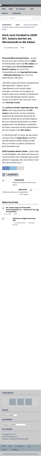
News (11, 9)
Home (3, 9)
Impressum (16, 13)
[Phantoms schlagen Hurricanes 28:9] (6, 299)
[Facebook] (16, 2)
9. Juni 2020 (7, 214)
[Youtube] (25, 2)
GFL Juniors (20, 9)
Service (5, 13)
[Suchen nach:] (20, 18)
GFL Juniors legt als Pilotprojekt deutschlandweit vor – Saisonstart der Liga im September (22, 209)
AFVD (32, 9)
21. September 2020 (19, 223)
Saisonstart (12, 174)
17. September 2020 (11, 48)
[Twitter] (20, 2)
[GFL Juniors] (5, 6)
